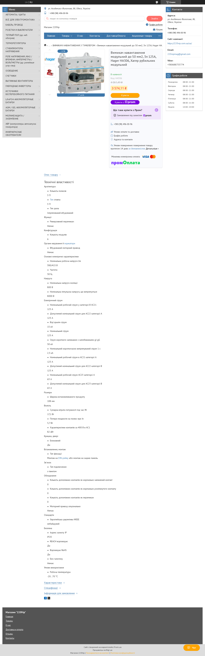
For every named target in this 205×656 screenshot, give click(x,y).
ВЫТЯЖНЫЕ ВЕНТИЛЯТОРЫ (19, 80)
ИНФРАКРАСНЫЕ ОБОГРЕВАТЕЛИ (14, 133)
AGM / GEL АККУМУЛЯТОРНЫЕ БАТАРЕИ (20, 109)
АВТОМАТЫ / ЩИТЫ (15, 14)
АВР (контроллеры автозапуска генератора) (21, 125)
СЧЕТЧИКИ (11, 75)
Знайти (154, 18)
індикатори (69, 243)
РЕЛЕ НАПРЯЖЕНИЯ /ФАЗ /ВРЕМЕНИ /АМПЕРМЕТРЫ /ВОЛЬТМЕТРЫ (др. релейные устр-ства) (20, 61)
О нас (80, 36)
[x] (49, 598)
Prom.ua (117, 647)
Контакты (95, 36)
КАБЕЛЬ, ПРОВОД (14, 24)
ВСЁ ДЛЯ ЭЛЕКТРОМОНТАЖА (20, 19)
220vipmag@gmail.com (179, 54)
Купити (125, 95)
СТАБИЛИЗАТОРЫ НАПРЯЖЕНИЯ (14, 50)
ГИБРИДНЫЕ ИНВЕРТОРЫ (18, 86)
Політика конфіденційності (123, 653)
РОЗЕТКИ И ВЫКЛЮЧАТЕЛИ (19, 29)
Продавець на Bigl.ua (102, 650)
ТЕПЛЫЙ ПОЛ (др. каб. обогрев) (17, 37)
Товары (65, 36)
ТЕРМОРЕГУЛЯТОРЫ (16, 43)
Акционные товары (142, 36)
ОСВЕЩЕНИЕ (12, 70)
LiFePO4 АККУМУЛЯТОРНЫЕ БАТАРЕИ (19, 101)
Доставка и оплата (14, 629)
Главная (51, 36)
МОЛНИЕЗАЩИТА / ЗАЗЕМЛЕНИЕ (15, 117)
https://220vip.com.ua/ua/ (180, 43)
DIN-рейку (63, 458)
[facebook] (45, 598)
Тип (51, 199)
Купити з (119, 102)
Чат (194, 647)
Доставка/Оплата (116, 36)
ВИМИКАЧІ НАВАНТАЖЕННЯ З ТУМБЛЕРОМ (74, 45)
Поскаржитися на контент (97, 653)
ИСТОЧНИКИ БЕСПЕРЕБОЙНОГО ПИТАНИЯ (20, 93)
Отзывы (9, 633)
